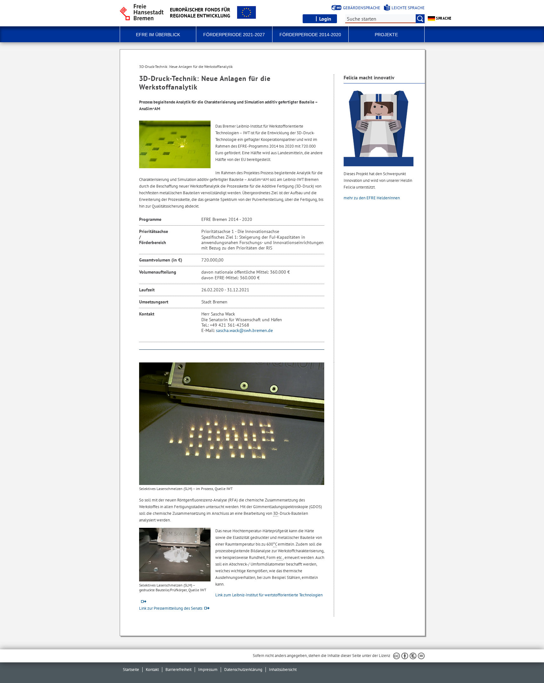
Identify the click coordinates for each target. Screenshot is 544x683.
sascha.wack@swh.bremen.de (244, 330)
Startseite (131, 669)
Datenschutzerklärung (243, 669)
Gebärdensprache (361, 7)
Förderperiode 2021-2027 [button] (234, 34)
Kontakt (152, 669)
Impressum (208, 669)
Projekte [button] (386, 34)
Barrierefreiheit (178, 669)
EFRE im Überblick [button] (158, 34)
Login (325, 19)
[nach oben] (524, 663)
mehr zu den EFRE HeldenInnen (372, 198)
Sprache (443, 18)
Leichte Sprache (408, 7)
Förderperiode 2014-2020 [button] (310, 34)
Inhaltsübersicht (283, 669)
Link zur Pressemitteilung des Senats (170, 608)
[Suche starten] (420, 18)
